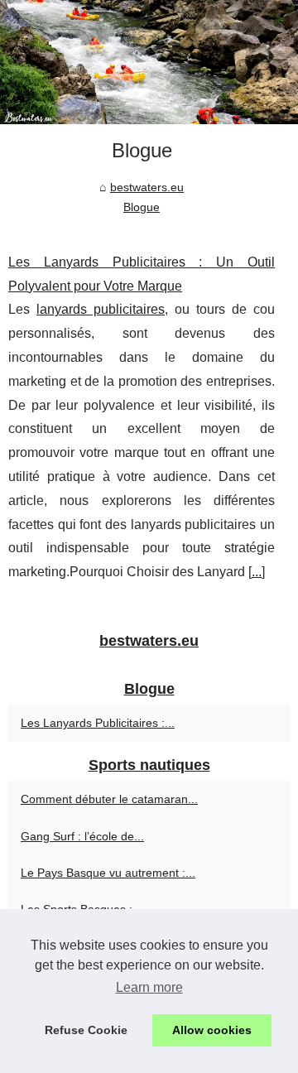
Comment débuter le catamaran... (109, 799)
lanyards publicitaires (100, 309)
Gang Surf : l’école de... (82, 836)
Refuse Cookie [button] (86, 1030)
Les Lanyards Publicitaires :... (98, 722)
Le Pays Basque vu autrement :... (108, 872)
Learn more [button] (149, 987)
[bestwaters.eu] (149, 62)
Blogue (141, 207)
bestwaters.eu (147, 187)
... (257, 572)
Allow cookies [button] (212, 1030)
